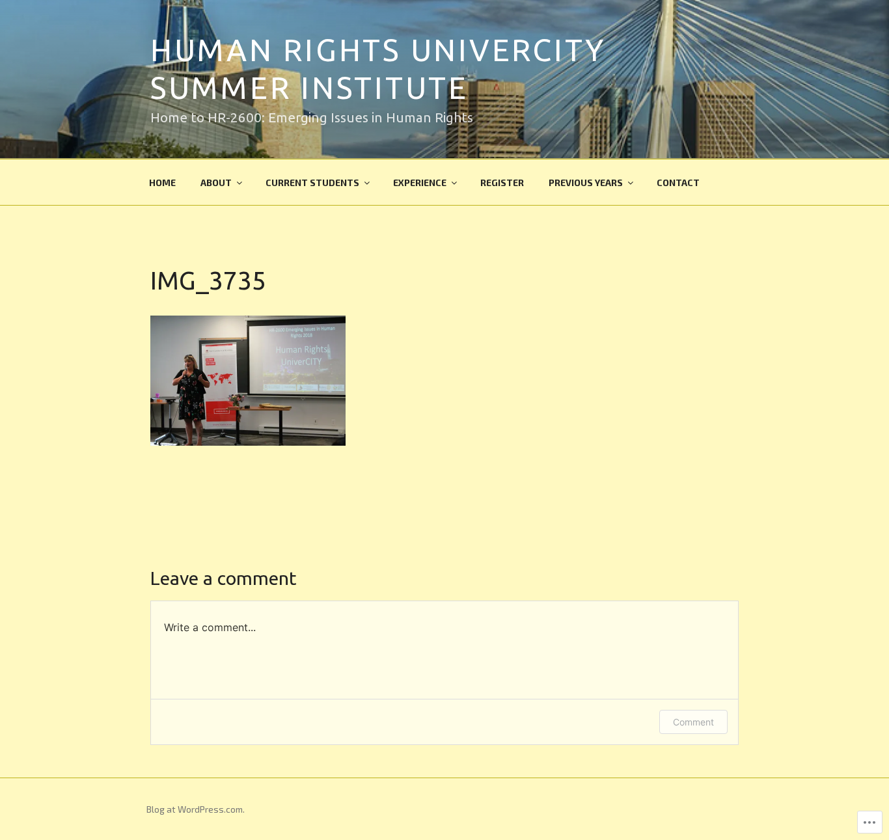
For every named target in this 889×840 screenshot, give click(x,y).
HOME (162, 182)
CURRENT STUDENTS (312, 182)
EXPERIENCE (419, 182)
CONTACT (678, 182)
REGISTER (502, 182)
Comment (693, 721)
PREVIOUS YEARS (586, 182)
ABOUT (216, 182)
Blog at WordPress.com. (195, 809)
